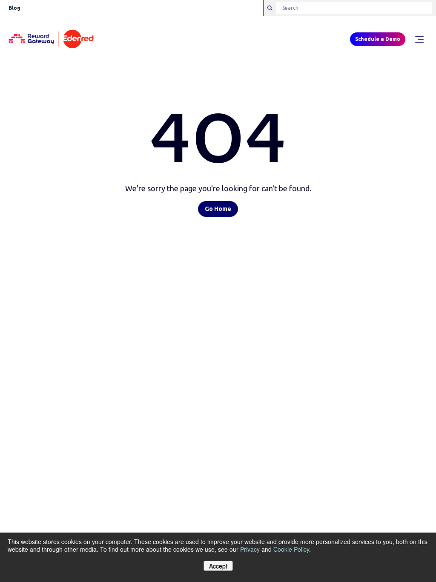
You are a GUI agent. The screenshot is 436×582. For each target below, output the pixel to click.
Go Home (218, 208)
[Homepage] (51, 39)
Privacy (250, 549)
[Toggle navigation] (418, 39)
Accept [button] (218, 566)
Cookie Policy (291, 549)
